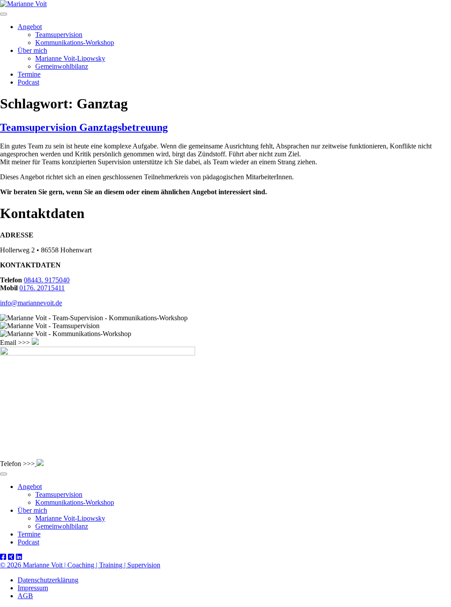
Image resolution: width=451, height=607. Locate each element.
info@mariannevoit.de (31, 303)
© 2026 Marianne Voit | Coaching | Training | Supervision (80, 565)
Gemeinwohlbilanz (61, 66)
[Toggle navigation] (3, 14)
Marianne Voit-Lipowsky (70, 58)
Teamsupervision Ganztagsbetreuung (84, 127)
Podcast (28, 82)
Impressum (33, 588)
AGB (25, 596)
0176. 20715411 (42, 288)
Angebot (30, 26)
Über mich (32, 50)
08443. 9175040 (47, 280)
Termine (29, 74)
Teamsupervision (58, 34)
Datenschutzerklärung (48, 580)
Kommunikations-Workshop (74, 42)
